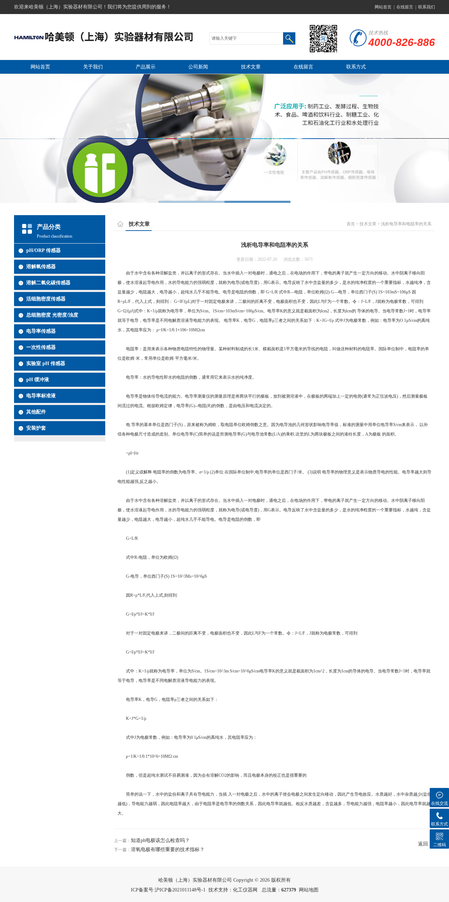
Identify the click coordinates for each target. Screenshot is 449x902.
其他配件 (36, 411)
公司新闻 (198, 66)
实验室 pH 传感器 (45, 363)
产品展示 (145, 66)
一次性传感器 (41, 347)
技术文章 (251, 66)
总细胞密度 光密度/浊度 (52, 315)
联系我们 (426, 7)
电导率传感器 (41, 331)
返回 (423, 844)
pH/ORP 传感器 (43, 250)
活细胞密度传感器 (46, 298)
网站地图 (309, 890)
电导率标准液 (41, 395)
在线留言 (404, 7)
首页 (351, 223)
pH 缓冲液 (37, 379)
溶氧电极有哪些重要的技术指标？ (168, 849)
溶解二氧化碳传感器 (48, 282)
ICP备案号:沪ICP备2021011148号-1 (168, 890)
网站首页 (383, 7)
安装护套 (36, 428)
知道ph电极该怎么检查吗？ (160, 840)
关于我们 (93, 66)
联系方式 (356, 66)
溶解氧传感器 (41, 266)
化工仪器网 (245, 890)
